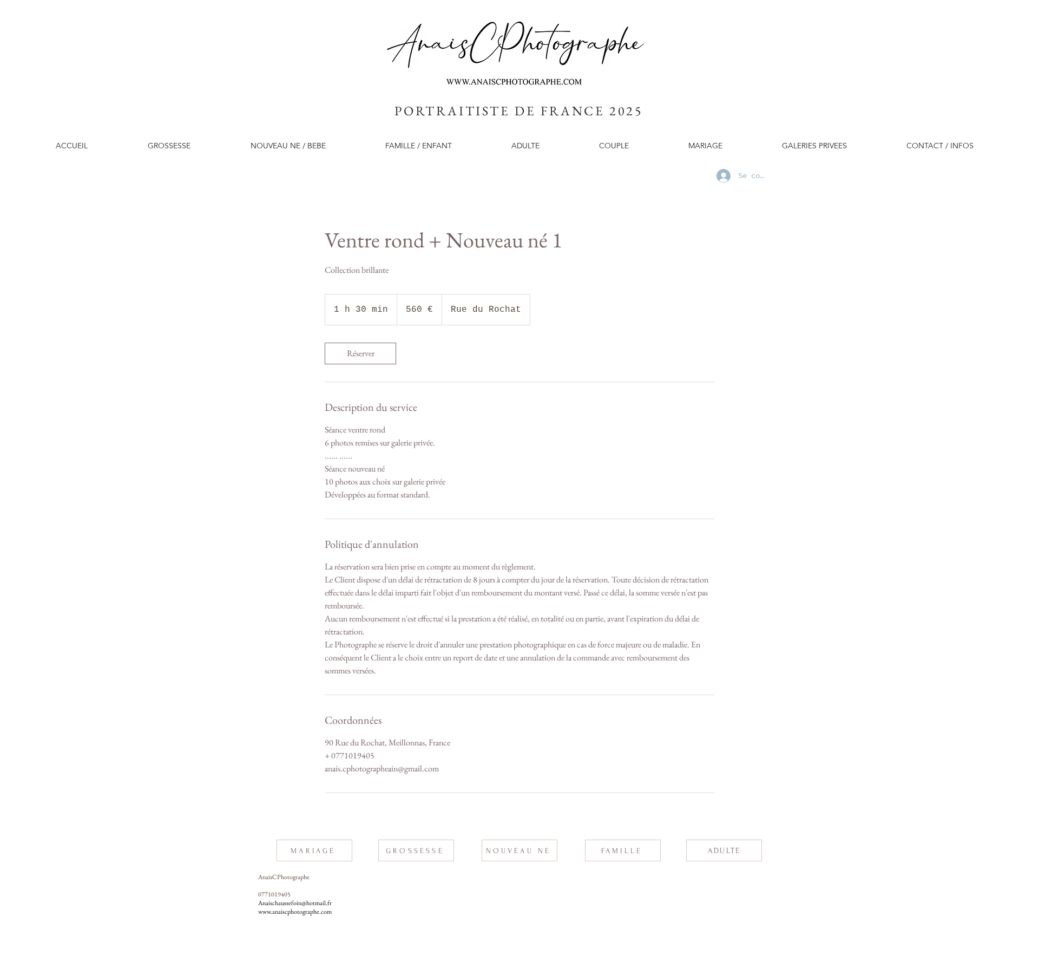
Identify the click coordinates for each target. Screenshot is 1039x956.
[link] (360, 353)
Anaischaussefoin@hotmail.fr (295, 903)
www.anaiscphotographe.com (295, 911)
